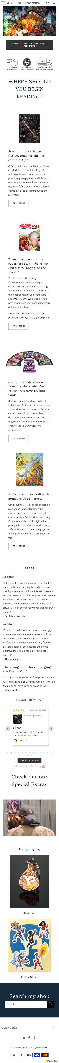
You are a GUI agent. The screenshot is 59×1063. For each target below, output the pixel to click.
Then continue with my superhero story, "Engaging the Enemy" (28, 265)
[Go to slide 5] (22, 752)
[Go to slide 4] (18, 752)
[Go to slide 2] (11, 752)
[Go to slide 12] (47, 752)
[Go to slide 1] (7, 752)
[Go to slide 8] (33, 752)
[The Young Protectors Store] (29, 3)
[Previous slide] (7, 728)
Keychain (29, 885)
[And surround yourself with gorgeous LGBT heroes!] (29, 469)
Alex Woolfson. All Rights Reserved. (33, 1047)
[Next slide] (51, 728)
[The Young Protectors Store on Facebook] (29, 1038)
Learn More (18, 203)
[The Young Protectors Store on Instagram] (34, 1038)
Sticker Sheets (29, 948)
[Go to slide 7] (29, 752)
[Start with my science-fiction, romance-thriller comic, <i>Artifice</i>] (29, 126)
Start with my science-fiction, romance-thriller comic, (26, 155)
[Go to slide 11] (44, 752)
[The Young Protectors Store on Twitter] (24, 1038)
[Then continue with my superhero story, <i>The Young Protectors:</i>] (29, 234)
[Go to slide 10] (40, 752)
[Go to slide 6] (25, 752)
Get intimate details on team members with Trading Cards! (26, 388)
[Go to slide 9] (36, 752)
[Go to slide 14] (27, 755)
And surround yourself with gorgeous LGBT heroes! (28, 496)
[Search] (48, 3)
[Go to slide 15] (31, 755)
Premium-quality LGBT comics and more (29, 44)
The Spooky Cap (29, 821)
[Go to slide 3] (15, 752)
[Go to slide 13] (51, 752)
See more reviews (29, 760)
